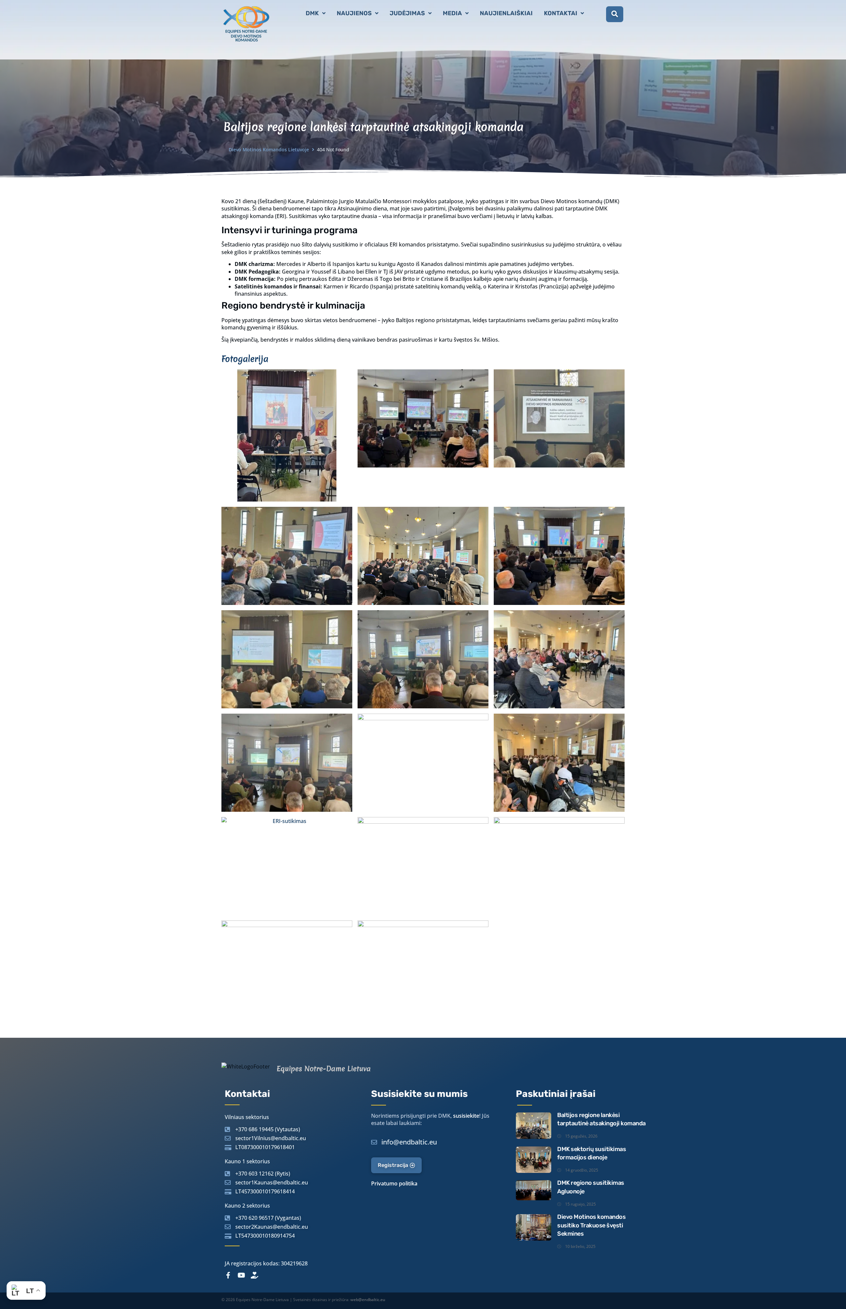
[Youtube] (241, 1275)
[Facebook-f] (228, 1275)
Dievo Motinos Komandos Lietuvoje (269, 149)
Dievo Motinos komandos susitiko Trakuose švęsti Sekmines (591, 1225)
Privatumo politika (394, 1183)
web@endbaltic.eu (367, 1299)
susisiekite (466, 1115)
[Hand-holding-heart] (254, 1275)
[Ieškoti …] (614, 14)
